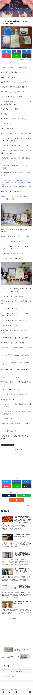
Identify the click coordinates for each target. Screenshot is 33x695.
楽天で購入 (28, 186)
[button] (29, 357)
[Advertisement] (16, 463)
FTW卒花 (12, 445)
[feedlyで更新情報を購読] (24, 495)
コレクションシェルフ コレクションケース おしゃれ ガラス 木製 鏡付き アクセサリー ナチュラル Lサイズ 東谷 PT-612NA (16, 182)
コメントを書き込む (16, 671)
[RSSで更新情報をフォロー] (16, 500)
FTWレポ (5, 445)
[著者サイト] (9, 495)
